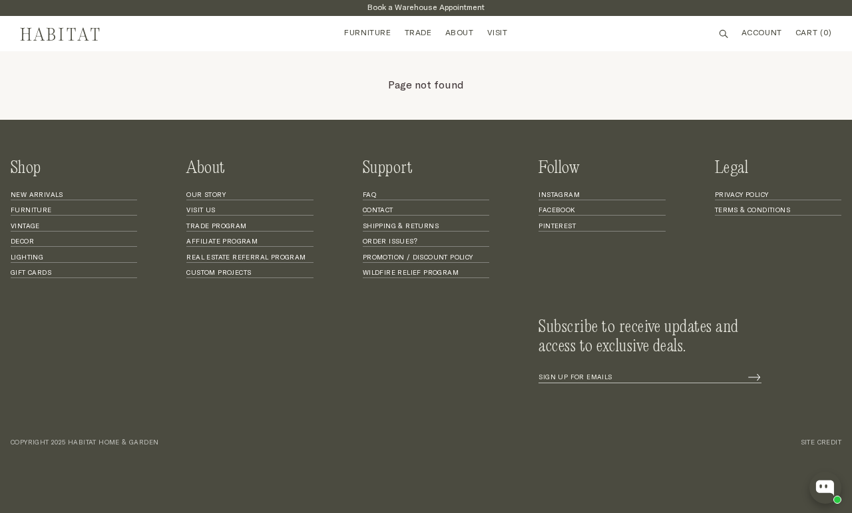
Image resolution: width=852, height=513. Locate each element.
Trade (418, 33)
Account (762, 33)
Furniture (367, 33)
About (459, 33)
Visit (497, 33)
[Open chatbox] (825, 488)
